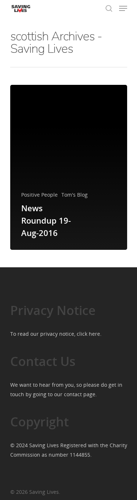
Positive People (39, 194)
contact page (79, 394)
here (94, 333)
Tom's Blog (74, 194)
